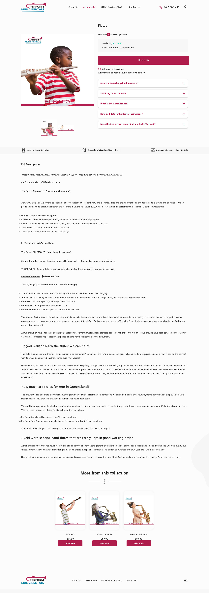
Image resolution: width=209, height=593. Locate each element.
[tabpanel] (70, 520)
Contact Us (131, 580)
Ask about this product (113, 69)
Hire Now (143, 60)
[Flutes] (49, 128)
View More (70, 543)
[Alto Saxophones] (104, 510)
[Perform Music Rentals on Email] (185, 580)
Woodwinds (128, 47)
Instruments (91, 580)
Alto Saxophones (104, 534)
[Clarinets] (70, 510)
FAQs (71, 175)
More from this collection (104, 473)
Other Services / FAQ (111, 580)
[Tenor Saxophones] (139, 510)
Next (88, 70)
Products (117, 47)
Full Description (30, 164)
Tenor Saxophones (138, 534)
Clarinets (70, 534)
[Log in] (186, 7)
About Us (76, 580)
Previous (26, 70)
